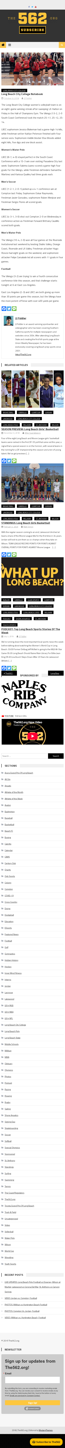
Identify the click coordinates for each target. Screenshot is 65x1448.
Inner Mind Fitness (13, 973)
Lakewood (8, 418)
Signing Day (10, 1121)
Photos (8, 1076)
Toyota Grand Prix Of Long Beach (19, 1205)
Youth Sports (9, 624)
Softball (8, 1141)
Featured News (12, 934)
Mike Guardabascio (33, 432)
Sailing (8, 1108)
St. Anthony (41, 424)
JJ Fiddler (28, 98)
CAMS (7, 856)
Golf (6, 947)
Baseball (9, 818)
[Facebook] (4, 308)
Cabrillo (22, 412)
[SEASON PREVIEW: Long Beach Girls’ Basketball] (32, 389)
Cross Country (11, 902)
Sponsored (10, 1154)
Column (8, 882)
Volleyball (9, 1231)
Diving (7, 908)
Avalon (6, 599)
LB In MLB (9, 1005)
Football (8, 940)
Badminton (10, 811)
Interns (8, 979)
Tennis (8, 1186)
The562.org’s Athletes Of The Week (11, 673)
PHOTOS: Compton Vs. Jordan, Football (22, 1311)
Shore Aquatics (23, 618)
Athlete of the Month (14, 792)
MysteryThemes (46, 1430)
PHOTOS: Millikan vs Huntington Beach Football (26, 1304)
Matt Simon (28, 526)
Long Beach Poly (10, 424)
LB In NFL (9, 1018)
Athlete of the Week (14, 798)
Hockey (8, 966)
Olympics (9, 1070)
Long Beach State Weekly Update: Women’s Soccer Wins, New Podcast (57, 673)
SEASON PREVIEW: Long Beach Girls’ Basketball (30, 429)
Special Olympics (12, 1147)
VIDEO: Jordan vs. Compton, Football (21, 1298)
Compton (36, 412)
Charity (8, 869)
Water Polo (10, 1238)
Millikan (27, 424)
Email (8, 1373)
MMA (7, 1057)
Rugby (7, 1102)
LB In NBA (9, 1011)
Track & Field (10, 1212)
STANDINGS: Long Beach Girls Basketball (25, 523)
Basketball (8, 412)
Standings (9, 1166)
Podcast (7, 618)
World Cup (9, 1250)
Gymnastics (10, 953)
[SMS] (14, 308)
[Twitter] (9, 308)
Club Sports (33, 599)
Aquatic (8, 785)
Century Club (10, 863)
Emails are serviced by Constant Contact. (25, 1395)
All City (7, 779)
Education (9, 921)
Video (7, 1225)
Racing (8, 1089)
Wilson (55, 424)
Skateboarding (11, 1128)
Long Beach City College (14, 90)
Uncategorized (11, 1218)
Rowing (8, 1095)
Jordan (48, 412)
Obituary (8, 1063)
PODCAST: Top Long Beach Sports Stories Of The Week (30, 631)
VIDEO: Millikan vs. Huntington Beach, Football (25, 1317)
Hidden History (11, 960)
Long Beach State (31, 612)
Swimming (9, 1179)
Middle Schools (12, 1044)
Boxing (8, 837)
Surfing (8, 1173)
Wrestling (9, 1257)
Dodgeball (9, 914)
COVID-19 (9, 895)
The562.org (10, 1199)
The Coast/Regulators (14, 1192)
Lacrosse (9, 992)
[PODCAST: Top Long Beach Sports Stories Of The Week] (32, 576)
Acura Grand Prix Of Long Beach (19, 772)
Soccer (8, 1134)
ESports (8, 927)
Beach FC (9, 830)
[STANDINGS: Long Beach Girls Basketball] (32, 482)
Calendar (9, 850)
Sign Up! (32, 1403)
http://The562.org (23, 354)
